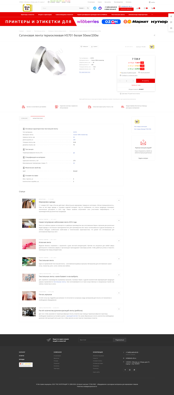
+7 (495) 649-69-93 (111, 7)
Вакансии (56, 358)
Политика (95, 368)
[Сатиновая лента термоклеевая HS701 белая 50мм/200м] (47, 60)
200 (74, 140)
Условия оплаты (97, 361)
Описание (24, 118)
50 (74, 137)
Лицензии (56, 363)
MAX (130, 370)
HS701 (75, 132)
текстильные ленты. (59, 282)
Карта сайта (96, 372)
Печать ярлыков (45, 294)
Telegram (125, 370)
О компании (57, 356)
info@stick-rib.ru (131, 358)
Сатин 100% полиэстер (80, 134)
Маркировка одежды (47, 202)
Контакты (56, 366)
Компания (58, 352)
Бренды (21, 359)
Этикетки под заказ (98, 356)
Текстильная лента (46, 260)
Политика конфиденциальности (87, 386)
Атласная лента (45, 242)
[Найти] (88, 8)
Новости (95, 358)
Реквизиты (96, 366)
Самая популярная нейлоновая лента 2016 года (58, 222)
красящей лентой (72, 316)
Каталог (22, 352)
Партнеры (56, 368)
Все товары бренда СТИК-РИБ (142, 129)
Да (74, 153)
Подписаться (119, 340)
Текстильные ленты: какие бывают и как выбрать (58, 276)
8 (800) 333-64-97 (110, 9)
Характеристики (38, 118)
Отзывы (56, 361)
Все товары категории (140, 126)
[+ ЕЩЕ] (152, 14)
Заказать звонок (126, 9)
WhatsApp (134, 370)
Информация (98, 352)
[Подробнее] (119, 200)
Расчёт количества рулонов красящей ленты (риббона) (60, 310)
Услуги (21, 356)
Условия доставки (98, 363)
